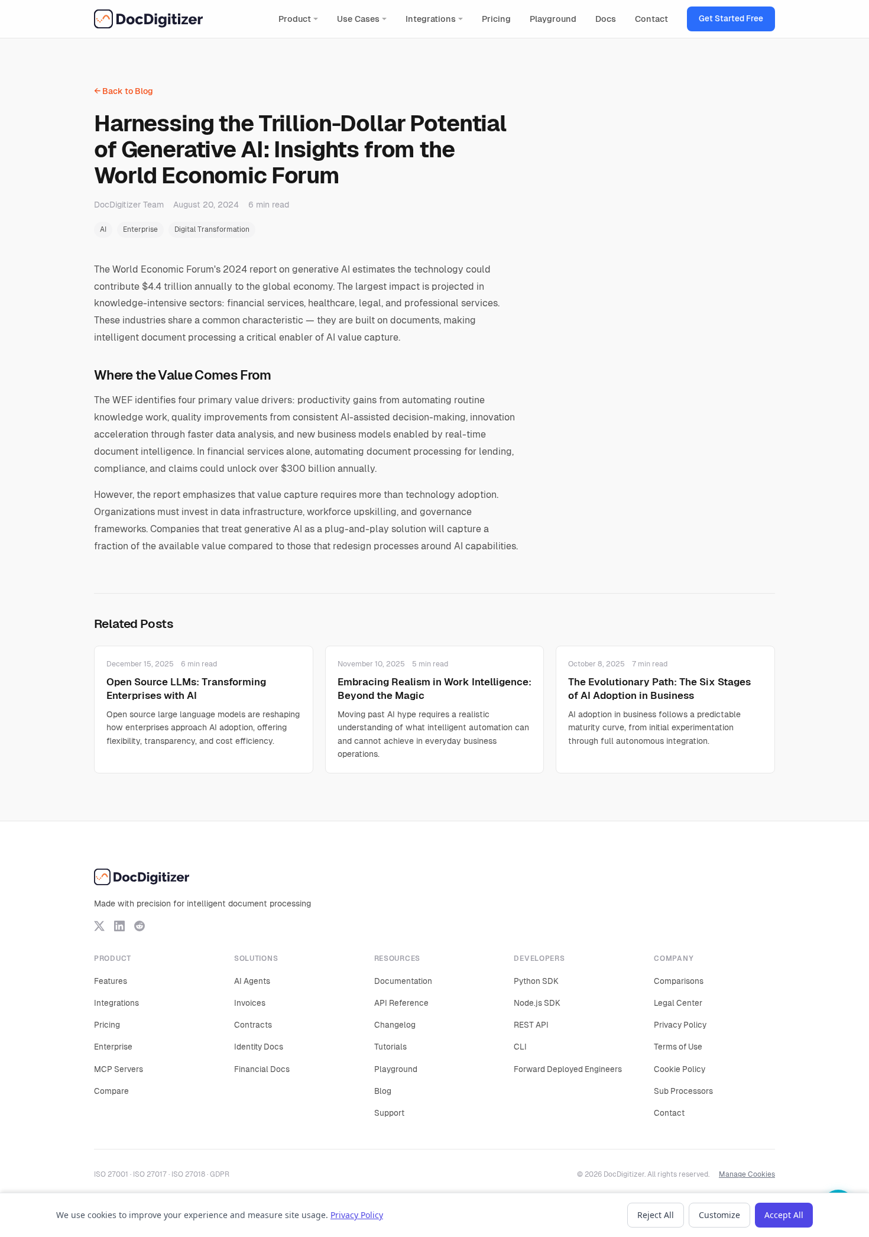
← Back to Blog (123, 91)
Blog (382, 1091)
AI (103, 229)
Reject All (655, 1214)
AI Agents (252, 981)
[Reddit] (139, 926)
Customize (719, 1214)
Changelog (395, 1024)
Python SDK (536, 981)
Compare (111, 1091)
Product (294, 19)
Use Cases (358, 19)
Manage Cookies (747, 1174)
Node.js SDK (537, 1003)
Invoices (249, 1003)
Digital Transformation (211, 229)
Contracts (253, 1024)
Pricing (496, 19)
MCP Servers (118, 1069)
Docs (605, 19)
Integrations (431, 19)
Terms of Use (678, 1046)
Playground (553, 19)
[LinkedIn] (119, 926)
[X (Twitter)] (99, 926)
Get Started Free (731, 18)
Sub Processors (683, 1091)
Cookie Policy (679, 1069)
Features (110, 981)
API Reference (401, 1003)
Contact (651, 19)
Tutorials (390, 1046)
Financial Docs (262, 1069)
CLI (520, 1046)
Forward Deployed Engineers (568, 1069)
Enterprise (140, 229)
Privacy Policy (680, 1024)
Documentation (403, 981)
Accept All (783, 1214)
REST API (531, 1024)
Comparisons (678, 981)
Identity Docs (258, 1046)
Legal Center (678, 1003)
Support (389, 1113)
